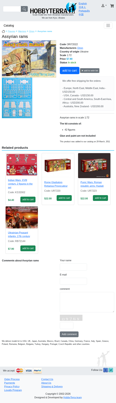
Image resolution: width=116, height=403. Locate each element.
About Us (46, 383)
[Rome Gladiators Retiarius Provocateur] (58, 165)
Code (63, 44)
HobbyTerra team (72, 397)
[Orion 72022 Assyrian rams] (29, 58)
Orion (31, 31)
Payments (9, 383)
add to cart (69, 70)
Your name (65, 260)
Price (63, 59)
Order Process (12, 379)
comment (65, 289)
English (83, 3)
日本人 (82, 7)
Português (84, 11)
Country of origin (69, 51)
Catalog (9, 25)
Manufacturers (68, 48)
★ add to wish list (89, 70)
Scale (63, 55)
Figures (11, 31)
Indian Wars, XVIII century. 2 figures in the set (20, 184)
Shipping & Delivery (52, 386)
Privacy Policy (11, 386)
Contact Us (47, 379)
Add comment (69, 334)
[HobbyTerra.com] (53, 7)
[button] (102, 5)
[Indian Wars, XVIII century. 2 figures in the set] (22, 164)
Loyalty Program (13, 390)
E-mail (63, 274)
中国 (81, 14)
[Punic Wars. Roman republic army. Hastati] (94, 165)
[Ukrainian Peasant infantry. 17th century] (22, 217)
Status (63, 62)
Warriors (22, 31)
